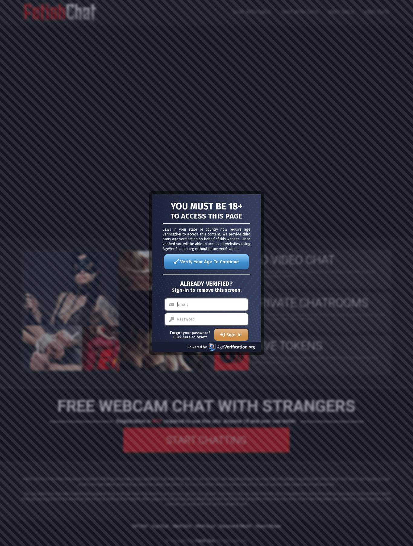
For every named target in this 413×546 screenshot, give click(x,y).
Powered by (197, 347)
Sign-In (234, 334)
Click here (181, 337)
